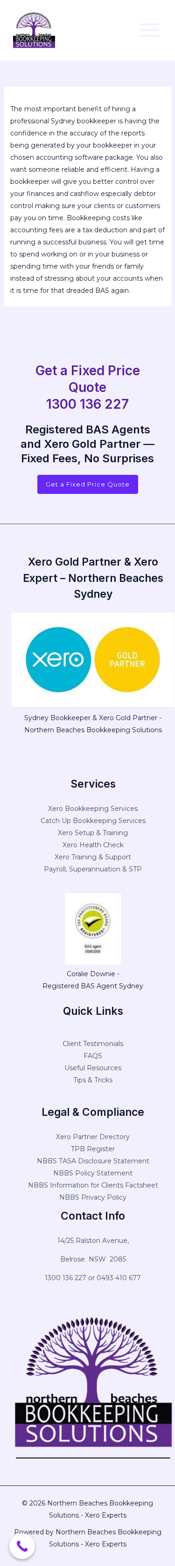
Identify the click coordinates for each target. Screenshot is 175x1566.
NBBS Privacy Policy (92, 1197)
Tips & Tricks (92, 1080)
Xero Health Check (93, 845)
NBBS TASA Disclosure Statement (93, 1161)
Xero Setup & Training (93, 833)
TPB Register (93, 1149)
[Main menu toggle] (149, 30)
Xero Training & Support (93, 857)
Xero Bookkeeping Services (93, 808)
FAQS (93, 1056)
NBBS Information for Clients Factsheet (93, 1185)
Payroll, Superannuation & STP (93, 869)
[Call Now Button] (22, 1546)
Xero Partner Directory (93, 1137)
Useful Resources (92, 1068)
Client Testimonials (93, 1044)
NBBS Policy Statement (93, 1173)
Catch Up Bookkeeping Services (93, 821)
